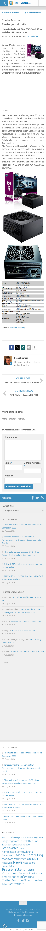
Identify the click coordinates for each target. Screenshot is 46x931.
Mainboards (9, 855)
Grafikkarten (10, 848)
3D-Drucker (5, 838)
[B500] (23, 242)
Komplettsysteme (12, 851)
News (16, 12)
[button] (11, 347)
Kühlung (28, 851)
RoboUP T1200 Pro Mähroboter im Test (27, 652)
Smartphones (10, 876)
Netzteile (7, 12)
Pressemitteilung (17, 327)
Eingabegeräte (10, 841)
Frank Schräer (31, 36)
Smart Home (35, 873)
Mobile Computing (29, 855)
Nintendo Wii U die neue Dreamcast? (26, 621)
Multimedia (21, 858)
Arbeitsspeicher (18, 837)
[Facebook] (32, 498)
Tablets (6, 884)
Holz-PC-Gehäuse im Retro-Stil (24, 630)
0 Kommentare (34, 12)
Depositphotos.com (22, 915)
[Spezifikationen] (23, 322)
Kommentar (11, 437)
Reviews (23, 873)
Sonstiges (18, 880)
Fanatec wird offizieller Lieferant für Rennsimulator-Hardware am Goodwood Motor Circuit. (22, 540)
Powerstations (9, 866)
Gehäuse (24, 844)
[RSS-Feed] (42, 498)
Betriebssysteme (35, 837)
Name (8, 463)
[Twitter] (37, 498)
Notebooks (29, 862)
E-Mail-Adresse (32, 464)
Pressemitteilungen (18, 869)
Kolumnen (22, 848)
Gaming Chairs (13, 845)
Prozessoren (10, 873)
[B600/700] (23, 280)
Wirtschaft (17, 883)
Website (9, 475)
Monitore (7, 858)
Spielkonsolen (33, 880)
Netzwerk (7, 862)
